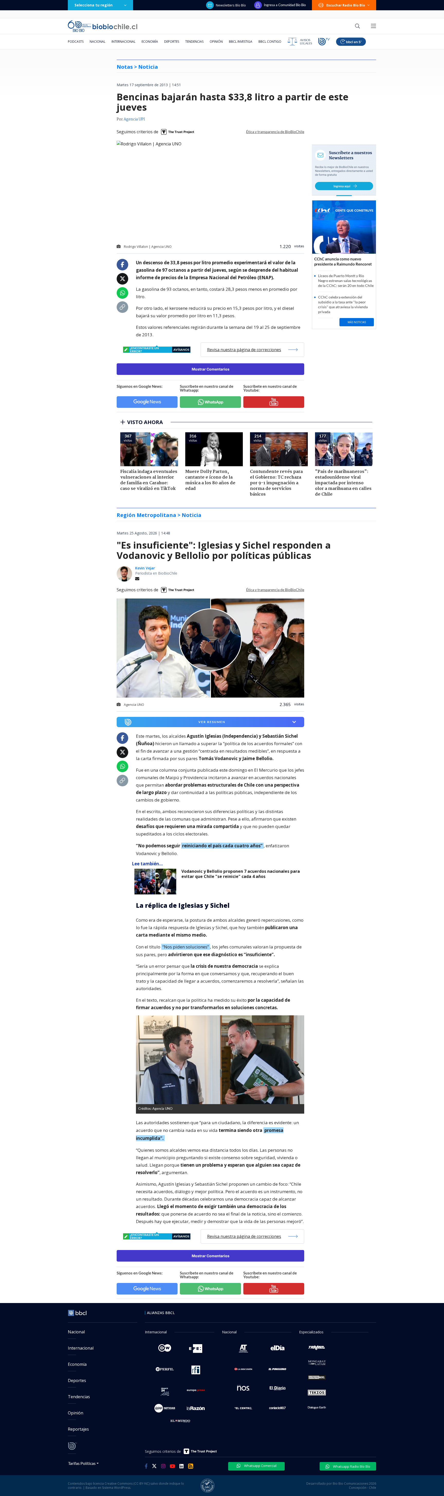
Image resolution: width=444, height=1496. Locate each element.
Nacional (97, 41)
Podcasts (76, 41)
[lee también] (156, 881)
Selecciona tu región (94, 5)
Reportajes (78, 1429)
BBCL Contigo (269, 41)
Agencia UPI (134, 119)
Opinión (216, 41)
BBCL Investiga (240, 41)
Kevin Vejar (145, 568)
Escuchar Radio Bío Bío (345, 5)
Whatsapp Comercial (259, 1465)
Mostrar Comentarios (210, 369)
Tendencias (194, 41)
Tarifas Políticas (82, 1463)
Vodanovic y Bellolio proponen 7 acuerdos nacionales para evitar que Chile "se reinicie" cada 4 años (240, 874)
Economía (150, 41)
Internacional (123, 41)
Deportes (171, 41)
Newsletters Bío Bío (231, 5)
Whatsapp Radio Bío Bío (351, 1466)
